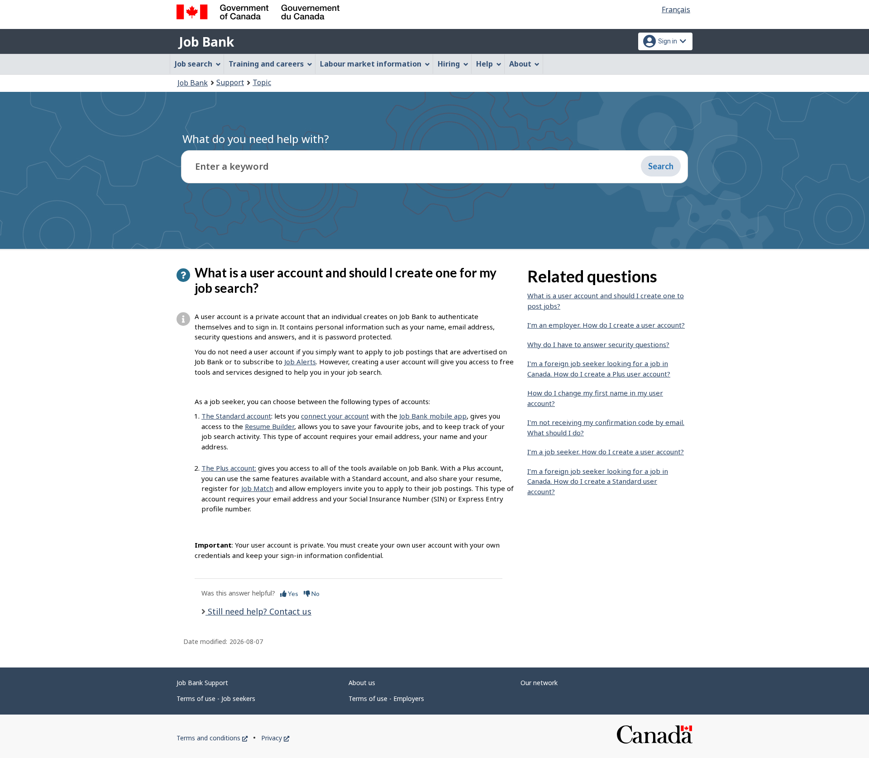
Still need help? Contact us (258, 611)
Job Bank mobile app (433, 415)
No (315, 593)
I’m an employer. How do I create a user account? (606, 324)
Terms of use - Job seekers (216, 698)
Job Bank (206, 41)
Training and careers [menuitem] (266, 64)
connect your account (335, 415)
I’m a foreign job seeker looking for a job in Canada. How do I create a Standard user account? (597, 481)
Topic (262, 82)
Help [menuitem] (484, 64)
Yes (292, 593)
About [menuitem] (520, 64)
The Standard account (236, 415)
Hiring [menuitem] (449, 64)
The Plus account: (228, 467)
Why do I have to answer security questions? (598, 344)
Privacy (275, 738)
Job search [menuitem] (193, 64)
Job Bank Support (202, 682)
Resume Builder (269, 426)
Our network (539, 682)
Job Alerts (300, 361)
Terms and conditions (212, 738)
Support (230, 82)
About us (362, 682)
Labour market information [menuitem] (370, 64)
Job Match (257, 488)
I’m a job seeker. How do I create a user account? (605, 451)
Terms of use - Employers (386, 698)
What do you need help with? (255, 139)
